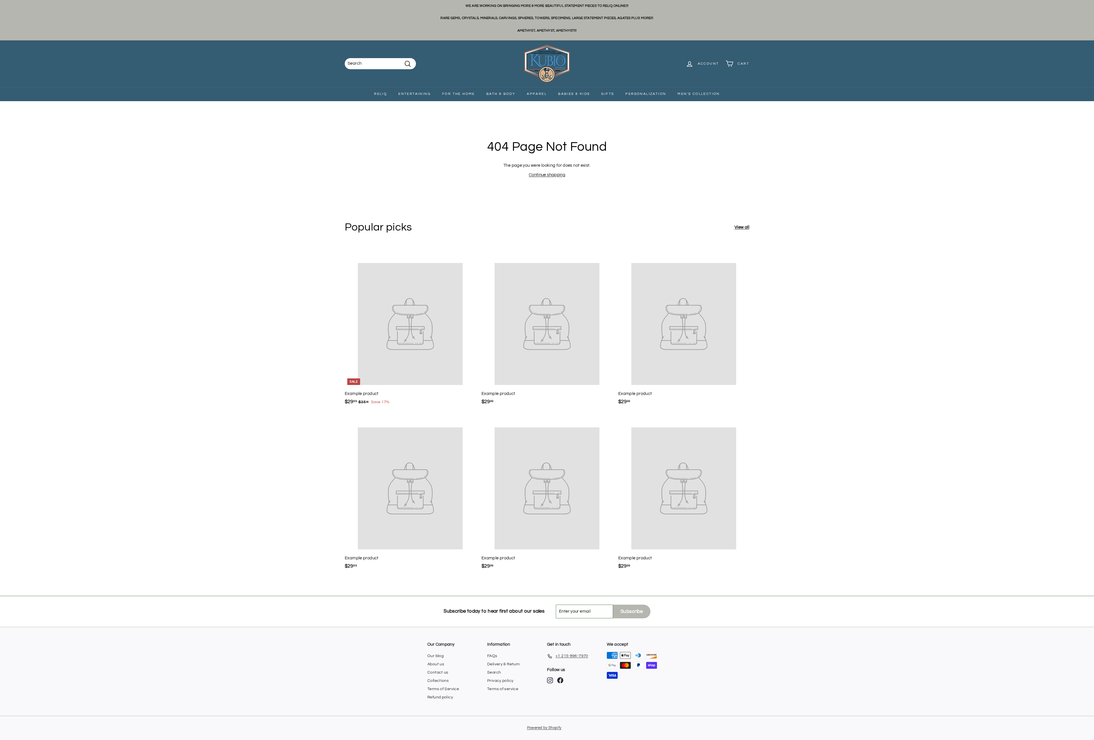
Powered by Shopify (544, 728)
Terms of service (502, 689)
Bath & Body (500, 94)
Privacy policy (500, 681)
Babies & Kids (574, 94)
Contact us (437, 672)
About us (435, 664)
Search (494, 672)
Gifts (607, 94)
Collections (438, 681)
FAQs (492, 656)
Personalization (645, 94)
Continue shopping (547, 175)
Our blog (435, 656)
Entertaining (414, 94)
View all (741, 227)
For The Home (458, 94)
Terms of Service (443, 689)
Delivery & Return (503, 664)
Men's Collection (698, 94)
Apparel (537, 94)
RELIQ (380, 94)
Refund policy (440, 697)
